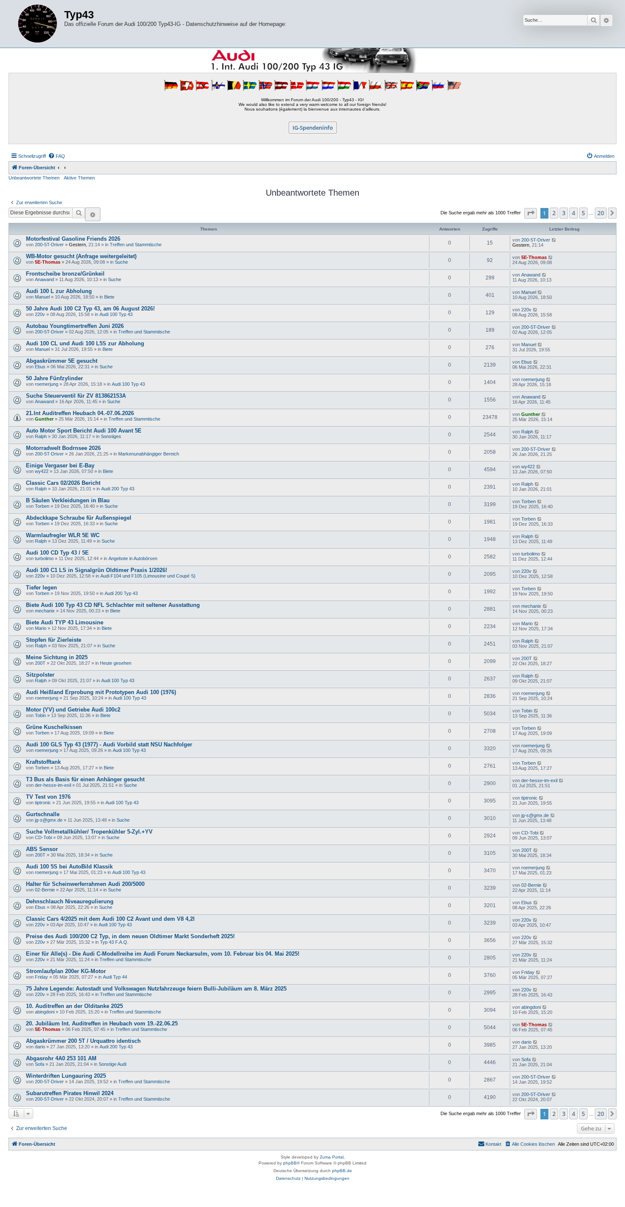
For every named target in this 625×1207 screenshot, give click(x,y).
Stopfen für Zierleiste (53, 640)
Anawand (44, 279)
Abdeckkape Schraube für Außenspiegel (78, 518)
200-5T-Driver (49, 244)
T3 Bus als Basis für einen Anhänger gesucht (85, 779)
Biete (109, 296)
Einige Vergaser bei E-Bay (60, 465)
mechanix (45, 610)
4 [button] (573, 213)
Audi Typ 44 (115, 976)
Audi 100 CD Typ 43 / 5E (57, 552)
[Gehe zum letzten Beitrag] (554, 239)
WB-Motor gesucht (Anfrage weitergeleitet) (81, 256)
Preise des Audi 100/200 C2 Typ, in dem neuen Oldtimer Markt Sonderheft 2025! (130, 936)
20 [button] (600, 213)
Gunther (44, 418)
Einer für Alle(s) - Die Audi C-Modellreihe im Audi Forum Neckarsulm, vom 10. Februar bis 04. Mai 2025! (162, 954)
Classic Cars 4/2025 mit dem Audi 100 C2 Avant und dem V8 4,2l (110, 919)
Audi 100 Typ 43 (116, 314)
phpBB (290, 1163)
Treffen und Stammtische (136, 244)
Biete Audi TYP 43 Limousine (64, 622)
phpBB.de (342, 1170)
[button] (530, 213)
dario (40, 1046)
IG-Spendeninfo (313, 127)
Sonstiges (111, 436)
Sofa (39, 1064)
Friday (41, 976)
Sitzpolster (40, 675)
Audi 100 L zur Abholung (59, 291)
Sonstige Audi (112, 1064)
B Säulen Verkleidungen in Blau (68, 500)
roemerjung (46, 384)
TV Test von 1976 (48, 797)
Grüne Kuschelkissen (54, 727)
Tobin (40, 715)
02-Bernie (45, 889)
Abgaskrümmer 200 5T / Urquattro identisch (83, 1041)
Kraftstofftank (43, 762)
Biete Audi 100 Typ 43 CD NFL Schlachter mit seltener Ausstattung (113, 605)
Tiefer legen (41, 587)
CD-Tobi (43, 837)
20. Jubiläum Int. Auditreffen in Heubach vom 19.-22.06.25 (102, 1023)
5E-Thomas (47, 262)
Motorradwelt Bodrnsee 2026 (63, 448)
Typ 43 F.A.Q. (114, 942)
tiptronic (43, 802)
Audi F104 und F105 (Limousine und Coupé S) (148, 575)
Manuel (42, 296)
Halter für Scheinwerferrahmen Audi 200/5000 (85, 884)
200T (40, 663)
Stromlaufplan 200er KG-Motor (66, 971)
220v (40, 314)
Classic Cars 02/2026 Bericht (63, 483)
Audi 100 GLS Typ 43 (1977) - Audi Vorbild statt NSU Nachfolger (109, 744)
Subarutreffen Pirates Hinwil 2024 (70, 1093)
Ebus (40, 366)
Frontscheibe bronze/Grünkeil (65, 273)
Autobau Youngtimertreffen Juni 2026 (75, 326)
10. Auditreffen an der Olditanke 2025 (74, 1006)
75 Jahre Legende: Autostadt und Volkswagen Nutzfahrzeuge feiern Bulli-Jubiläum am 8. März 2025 (156, 988)
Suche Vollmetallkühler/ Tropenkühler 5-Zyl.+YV (89, 831)
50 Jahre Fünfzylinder (54, 378)
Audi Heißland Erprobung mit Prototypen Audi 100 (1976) (101, 692)
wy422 (41, 471)
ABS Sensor (42, 849)
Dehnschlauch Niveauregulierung (70, 901)
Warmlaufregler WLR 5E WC (62, 535)
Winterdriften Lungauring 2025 (66, 1076)
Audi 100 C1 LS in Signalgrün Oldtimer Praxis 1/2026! (96, 570)
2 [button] (554, 213)
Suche (121, 262)
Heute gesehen (115, 663)
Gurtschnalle (43, 814)
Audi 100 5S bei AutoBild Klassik (69, 866)
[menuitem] (56, 156)
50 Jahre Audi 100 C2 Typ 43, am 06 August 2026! (90, 308)
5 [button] (583, 213)
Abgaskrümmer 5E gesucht (61, 361)
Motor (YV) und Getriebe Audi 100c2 (73, 709)
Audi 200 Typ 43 (117, 488)
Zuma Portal (332, 1157)
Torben (42, 506)
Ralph (41, 436)
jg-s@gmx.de (48, 820)
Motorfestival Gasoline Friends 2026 (73, 239)
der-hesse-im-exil (53, 785)
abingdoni (44, 1011)
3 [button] (563, 213)
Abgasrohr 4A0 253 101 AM (61, 1058)
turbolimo (44, 558)
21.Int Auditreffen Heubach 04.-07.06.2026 (80, 413)
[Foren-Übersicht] (37, 24)
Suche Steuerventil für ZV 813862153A (76, 396)
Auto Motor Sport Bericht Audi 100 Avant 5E (84, 430)
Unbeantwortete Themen (34, 177)
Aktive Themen (79, 177)
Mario (40, 628)
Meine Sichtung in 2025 (57, 657)
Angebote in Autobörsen (132, 558)
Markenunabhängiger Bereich (148, 453)
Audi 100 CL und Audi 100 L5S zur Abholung (85, 343)
